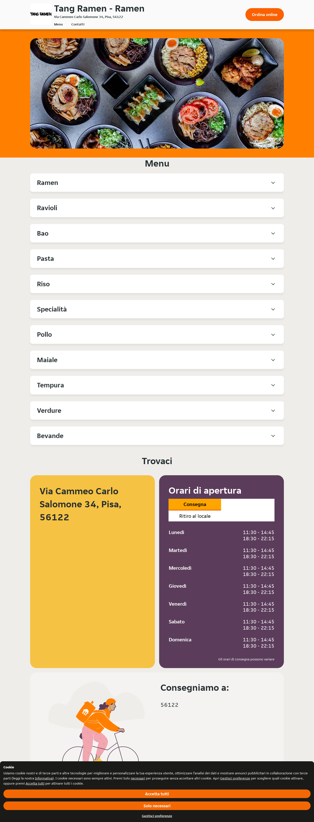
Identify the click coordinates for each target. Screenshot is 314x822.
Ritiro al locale (195, 516)
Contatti (77, 24)
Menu (58, 24)
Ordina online (264, 14)
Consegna (194, 504)
